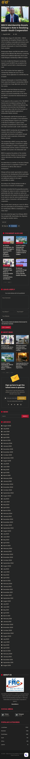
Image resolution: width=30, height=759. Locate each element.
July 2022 (6, 569)
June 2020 (6, 642)
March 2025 (6, 475)
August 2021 (7, 601)
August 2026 (7, 426)
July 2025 (6, 464)
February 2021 (7, 618)
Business (3, 730)
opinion (3, 744)
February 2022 (7, 583)
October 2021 (7, 595)
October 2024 (7, 490)
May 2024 (6, 504)
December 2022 (8, 554)
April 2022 (6, 578)
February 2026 (7, 443)
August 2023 (7, 531)
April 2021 (6, 613)
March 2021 (6, 616)
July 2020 (6, 639)
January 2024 (7, 516)
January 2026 (7, 446)
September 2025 (8, 458)
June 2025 (6, 467)
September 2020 (8, 633)
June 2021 (6, 607)
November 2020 (8, 627)
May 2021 (6, 610)
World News (4, 734)
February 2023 (7, 548)
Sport (2, 737)
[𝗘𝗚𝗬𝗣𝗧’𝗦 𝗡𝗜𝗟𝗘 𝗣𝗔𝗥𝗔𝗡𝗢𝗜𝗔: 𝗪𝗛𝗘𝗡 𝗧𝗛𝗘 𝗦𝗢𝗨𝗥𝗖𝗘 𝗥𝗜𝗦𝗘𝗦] (21, 240)
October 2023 (7, 525)
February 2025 (7, 478)
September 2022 (8, 563)
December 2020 (8, 624)
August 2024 (7, 496)
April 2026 (6, 437)
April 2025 (6, 472)
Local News (6, 243)
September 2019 (8, 662)
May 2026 (6, 434)
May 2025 (6, 469)
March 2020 (7, 651)
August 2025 (7, 461)
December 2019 (8, 659)
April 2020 (6, 648)
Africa (2, 741)
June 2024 (6, 502)
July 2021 (6, 604)
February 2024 (7, 513)
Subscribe (21, 398)
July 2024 (6, 499)
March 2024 (7, 510)
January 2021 (7, 621)
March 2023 (6, 545)
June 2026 (6, 431)
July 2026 (6, 429)
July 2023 (6, 534)
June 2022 (6, 572)
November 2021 (8, 592)
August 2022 (7, 566)
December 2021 (8, 589)
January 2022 (7, 586)
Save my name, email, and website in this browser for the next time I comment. (14, 322)
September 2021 (8, 598)
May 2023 (6, 540)
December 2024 (8, 484)
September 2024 (8, 493)
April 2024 (6, 507)
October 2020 (7, 630)
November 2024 (8, 487)
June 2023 (6, 537)
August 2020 (7, 636)
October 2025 (7, 455)
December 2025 (8, 449)
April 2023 (6, 543)
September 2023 (8, 528)
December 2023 (8, 519)
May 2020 (6, 645)
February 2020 (7, 654)
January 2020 (7, 657)
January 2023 (7, 551)
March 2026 (6, 440)
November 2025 (8, 452)
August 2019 (7, 665)
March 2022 (6, 581)
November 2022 (8, 557)
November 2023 (8, 522)
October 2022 (7, 560)
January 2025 (7, 481)
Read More (15, 704)
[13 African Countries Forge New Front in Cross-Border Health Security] (21, 262)
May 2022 (6, 575)
